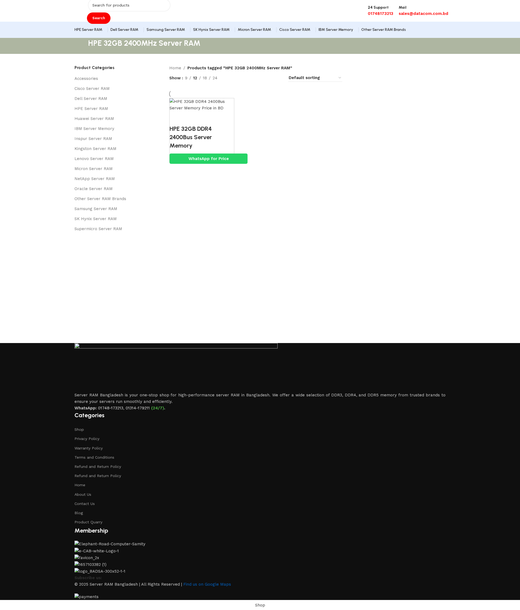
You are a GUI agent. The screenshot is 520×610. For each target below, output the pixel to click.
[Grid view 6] (268, 77)
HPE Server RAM (91, 108)
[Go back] (81, 46)
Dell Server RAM (90, 98)
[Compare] (176, 118)
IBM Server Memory (94, 128)
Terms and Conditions (94, 457)
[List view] (230, 77)
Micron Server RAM (93, 168)
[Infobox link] (260, 19)
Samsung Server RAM (95, 208)
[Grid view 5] (258, 77)
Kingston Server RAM (95, 148)
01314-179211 (138, 408)
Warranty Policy (88, 448)
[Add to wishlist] (206, 118)
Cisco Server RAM (92, 88)
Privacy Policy (86, 438)
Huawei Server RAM (94, 118)
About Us (82, 494)
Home (175, 68)
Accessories (86, 78)
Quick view (191, 118)
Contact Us (84, 503)
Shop (79, 429)
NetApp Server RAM (94, 178)
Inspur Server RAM (93, 138)
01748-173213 (110, 408)
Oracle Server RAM (93, 188)
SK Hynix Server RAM (95, 218)
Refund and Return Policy (97, 466)
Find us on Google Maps (207, 584)
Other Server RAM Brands (100, 198)
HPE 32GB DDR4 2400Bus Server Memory (191, 137)
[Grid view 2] (240, 77)
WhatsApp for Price (208, 158)
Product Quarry (88, 522)
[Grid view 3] (249, 77)
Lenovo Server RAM (94, 158)
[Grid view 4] (277, 77)
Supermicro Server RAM (98, 228)
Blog (78, 513)
